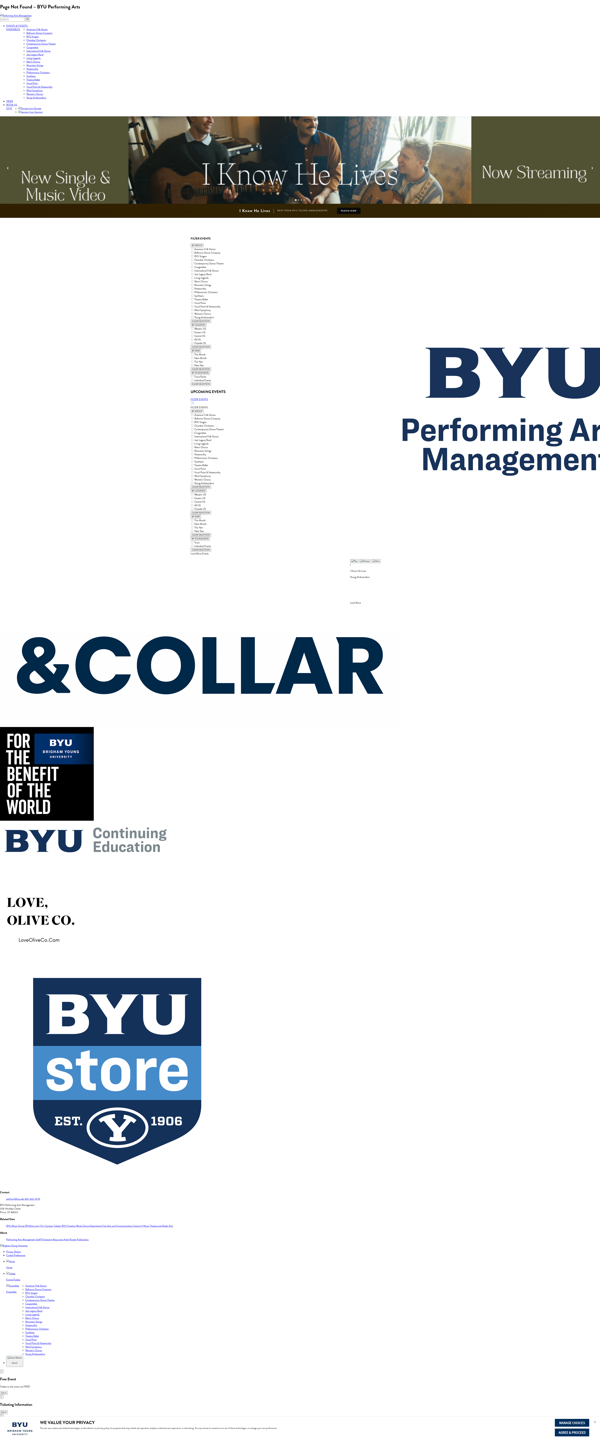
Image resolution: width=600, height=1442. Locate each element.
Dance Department (92, 1226)
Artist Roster (70, 1239)
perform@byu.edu (15, 1199)
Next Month (200, 358)
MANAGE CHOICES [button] (572, 1423)
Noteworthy (32, 69)
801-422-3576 (32, 1199)
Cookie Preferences (15, 1255)
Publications (83, 1239)
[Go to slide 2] (298, 200)
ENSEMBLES (13, 29)
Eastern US (199, 332)
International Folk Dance (38, 51)
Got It (3, 1392)
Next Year (199, 365)
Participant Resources (52, 1239)
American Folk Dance (37, 29)
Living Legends (33, 58)
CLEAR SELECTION (201, 321)
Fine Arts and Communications (117, 1226)
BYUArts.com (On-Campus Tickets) (43, 1226)
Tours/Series (200, 376)
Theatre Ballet (33, 80)
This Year (198, 362)
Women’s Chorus (34, 94)
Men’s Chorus (33, 62)
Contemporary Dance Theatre (41, 44)
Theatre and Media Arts (161, 1226)
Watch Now (349, 210)
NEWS (9, 101)
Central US (199, 336)
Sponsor (38, 112)
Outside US (200, 343)
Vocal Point (32, 83)
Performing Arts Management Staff (23, 1239)
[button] (595, 1422)
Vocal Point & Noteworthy (39, 87)
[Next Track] (376, 561)
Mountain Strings (34, 65)
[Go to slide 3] (301, 200)
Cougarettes (32, 47)
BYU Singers (32, 36)
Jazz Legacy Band (34, 54)
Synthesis (31, 76)
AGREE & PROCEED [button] (572, 1432)
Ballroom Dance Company (39, 33)
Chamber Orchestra (36, 40)
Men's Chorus (201, 281)
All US (197, 339)
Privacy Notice (13, 1252)
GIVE (9, 108)
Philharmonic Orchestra (38, 72)
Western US (200, 329)
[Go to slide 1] (296, 200)
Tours (197, 542)
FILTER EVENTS (199, 399)
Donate (37, 108)
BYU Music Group (15, 1226)
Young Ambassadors (36, 97)
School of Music (141, 1226)
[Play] (354, 561)
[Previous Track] (365, 561)
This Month (200, 354)
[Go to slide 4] (304, 200)
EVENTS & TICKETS (17, 26)
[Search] (27, 19)
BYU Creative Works (72, 1226)
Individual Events (202, 380)
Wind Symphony (34, 90)
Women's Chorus (202, 314)
